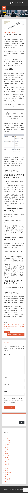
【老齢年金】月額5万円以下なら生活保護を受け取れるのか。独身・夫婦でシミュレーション (14, 326)
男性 (6, 466)
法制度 (19, 34)
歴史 (6, 457)
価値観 (7, 445)
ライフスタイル (9, 442)
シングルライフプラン (14, 3)
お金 (16, 34)
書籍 (6, 453)
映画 (6, 451)
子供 (6, 449)
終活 (6, 470)
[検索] (21, 422)
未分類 (7, 455)
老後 (6, 474)
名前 (6, 377)
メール (6, 384)
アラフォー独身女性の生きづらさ (15, 335)
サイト (5, 391)
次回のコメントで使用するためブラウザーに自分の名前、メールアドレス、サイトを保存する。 (14, 401)
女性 (6, 447)
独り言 (7, 464)
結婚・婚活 (8, 472)
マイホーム (8, 440)
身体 (6, 481)
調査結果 (7, 479)
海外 (6, 462)
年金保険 (7, 332)
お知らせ (7, 436)
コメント (7, 354)
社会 (6, 468)
